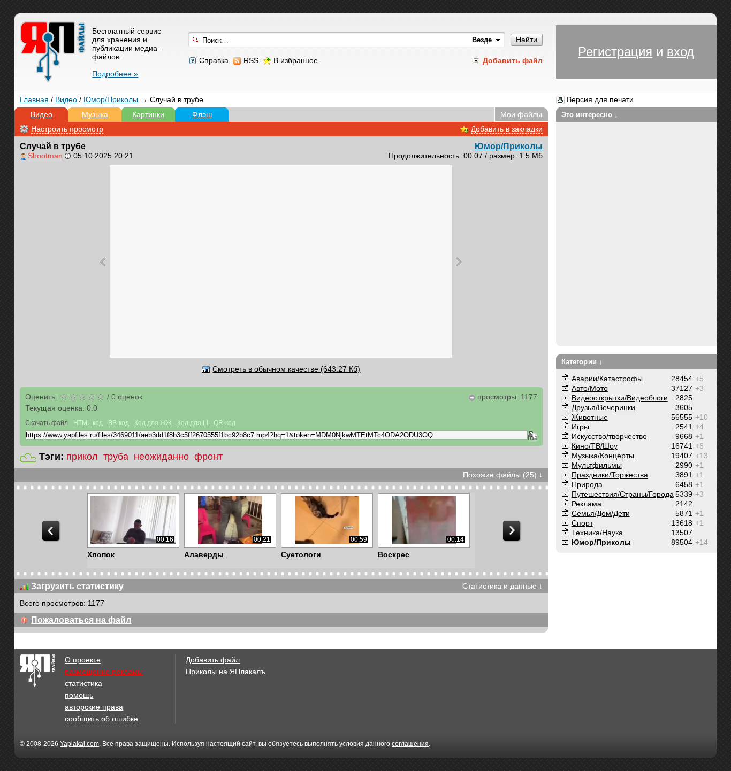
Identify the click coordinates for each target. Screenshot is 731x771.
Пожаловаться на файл (81, 619)
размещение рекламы (104, 671)
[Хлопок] (133, 520)
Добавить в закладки (507, 129)
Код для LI (192, 423)
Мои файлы (521, 114)
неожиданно (161, 456)
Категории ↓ (582, 362)
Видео (66, 99)
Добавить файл (213, 660)
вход (680, 51)
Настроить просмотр (67, 129)
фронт (208, 456)
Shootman (45, 155)
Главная (34, 99)
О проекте (83, 660)
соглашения (410, 743)
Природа (587, 484)
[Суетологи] (326, 520)
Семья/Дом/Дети (601, 513)
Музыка (95, 114)
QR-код (224, 423)
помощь (79, 695)
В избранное (295, 60)
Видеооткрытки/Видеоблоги (620, 398)
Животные (590, 417)
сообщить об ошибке (101, 718)
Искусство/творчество (609, 436)
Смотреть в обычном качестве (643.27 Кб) (286, 369)
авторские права (94, 707)
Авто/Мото (590, 388)
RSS (250, 60)
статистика (83, 683)
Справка (214, 60)
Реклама (586, 503)
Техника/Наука (597, 532)
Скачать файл (46, 423)
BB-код (118, 423)
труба (115, 456)
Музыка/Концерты (603, 455)
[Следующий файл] (459, 261)
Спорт (582, 523)
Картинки (148, 114)
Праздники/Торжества (610, 475)
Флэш (202, 114)
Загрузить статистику (77, 586)
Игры (580, 426)
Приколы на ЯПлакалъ (225, 671)
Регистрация (615, 51)
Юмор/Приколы (110, 99)
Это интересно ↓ (590, 115)
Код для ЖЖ (153, 423)
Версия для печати (600, 99)
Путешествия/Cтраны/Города (623, 494)
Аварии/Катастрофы (607, 378)
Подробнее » (115, 74)
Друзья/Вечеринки (603, 407)
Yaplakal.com (79, 743)
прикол (82, 456)
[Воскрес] (423, 520)
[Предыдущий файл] (103, 261)
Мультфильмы (597, 465)
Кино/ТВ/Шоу (595, 446)
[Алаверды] (230, 520)
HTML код (88, 423)
